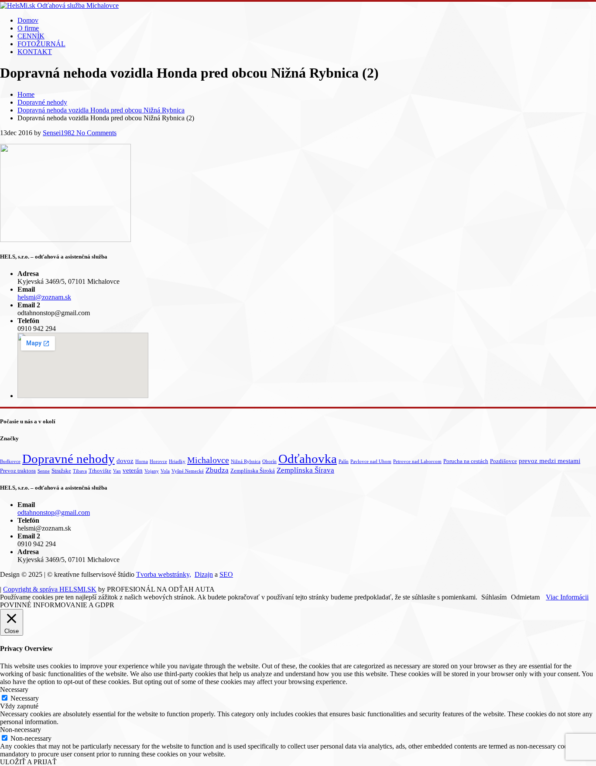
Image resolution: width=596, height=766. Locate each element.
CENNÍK (31, 36)
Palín (344, 461)
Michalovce (208, 460)
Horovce (158, 461)
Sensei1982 (59, 132)
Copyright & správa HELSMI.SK (49, 589)
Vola (165, 471)
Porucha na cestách (465, 461)
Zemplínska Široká (252, 470)
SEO (226, 574)
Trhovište (100, 470)
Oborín (269, 461)
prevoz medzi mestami (549, 460)
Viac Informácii (567, 597)
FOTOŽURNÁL (41, 44)
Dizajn (204, 574)
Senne (44, 471)
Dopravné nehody (68, 459)
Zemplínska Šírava (305, 470)
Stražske (61, 470)
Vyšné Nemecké (187, 471)
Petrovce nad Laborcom (417, 461)
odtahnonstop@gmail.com (53, 512)
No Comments (95, 132)
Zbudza (217, 470)
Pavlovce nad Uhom (370, 461)
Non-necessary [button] (20, 729)
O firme (28, 28)
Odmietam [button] (525, 597)
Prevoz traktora (18, 470)
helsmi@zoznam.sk (44, 297)
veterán (133, 470)
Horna (141, 461)
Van (117, 471)
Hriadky (177, 461)
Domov (27, 20)
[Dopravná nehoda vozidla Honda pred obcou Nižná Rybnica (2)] (65, 239)
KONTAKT (34, 51)
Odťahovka (307, 459)
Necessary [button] (14, 689)
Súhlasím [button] (494, 597)
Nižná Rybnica (245, 461)
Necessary (24, 698)
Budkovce (10, 461)
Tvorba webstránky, (163, 574)
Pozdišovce (503, 461)
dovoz (125, 460)
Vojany (151, 471)
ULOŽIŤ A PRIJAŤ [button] (28, 762)
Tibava (80, 471)
